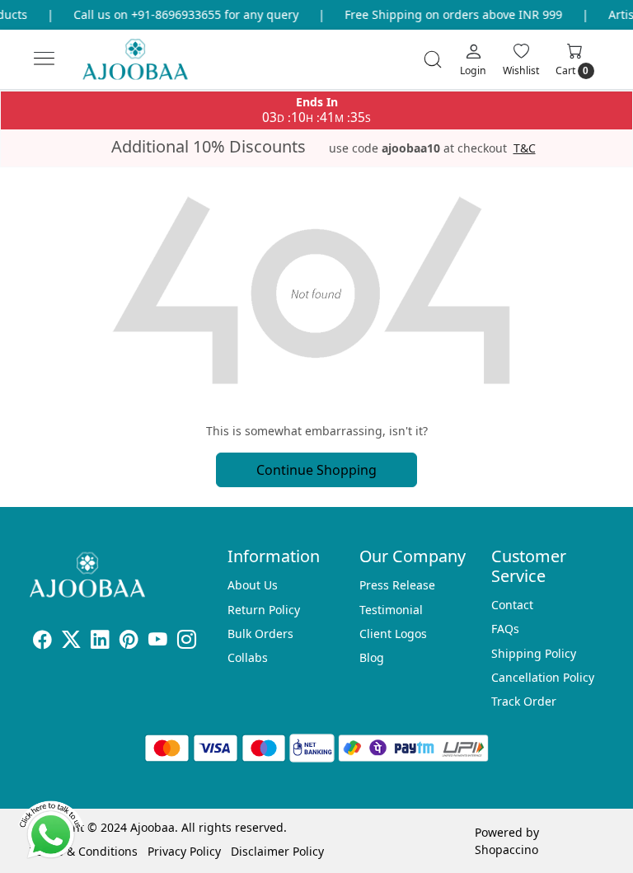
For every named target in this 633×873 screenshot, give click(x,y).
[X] (71, 642)
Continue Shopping (316, 470)
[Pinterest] (129, 642)
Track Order (523, 701)
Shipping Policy (533, 653)
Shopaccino (506, 849)
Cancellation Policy (542, 677)
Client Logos (393, 633)
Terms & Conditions (84, 851)
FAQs (505, 628)
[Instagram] (186, 642)
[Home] (148, 66)
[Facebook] (42, 642)
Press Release (397, 585)
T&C (524, 148)
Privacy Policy (184, 851)
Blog (371, 657)
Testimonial (391, 609)
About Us (252, 585)
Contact (512, 605)
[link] (432, 59)
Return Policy (263, 609)
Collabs (247, 657)
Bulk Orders (260, 633)
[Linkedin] (100, 642)
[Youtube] (158, 642)
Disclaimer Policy (277, 851)
